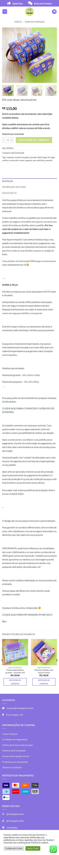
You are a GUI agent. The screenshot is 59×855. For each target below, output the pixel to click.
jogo (45, 157)
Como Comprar (9, 733)
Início (18, 21)
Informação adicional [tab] (14, 187)
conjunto (10, 157)
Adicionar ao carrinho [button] (15, 681)
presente (48, 160)
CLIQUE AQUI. (16, 493)
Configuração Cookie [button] (13, 848)
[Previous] (6, 55)
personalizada (38, 160)
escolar (17, 157)
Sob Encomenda (35, 21)
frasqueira (25, 157)
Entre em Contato (43, 3)
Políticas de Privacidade (13, 750)
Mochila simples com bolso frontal (44, 671)
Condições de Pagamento (14, 739)
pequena (28, 160)
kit (49, 157)
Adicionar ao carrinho (34, 140)
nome (22, 160)
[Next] (52, 55)
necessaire (14, 160)
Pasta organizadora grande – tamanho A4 (15, 671)
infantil (40, 157)
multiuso (5, 160)
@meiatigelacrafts (15, 814)
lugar (53, 157)
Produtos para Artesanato (15, 761)
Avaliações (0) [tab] (9, 193)
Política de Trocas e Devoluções (17, 745)
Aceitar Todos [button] (33, 848)
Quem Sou (17, 3)
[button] (4, 11)
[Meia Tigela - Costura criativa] (29, 12)
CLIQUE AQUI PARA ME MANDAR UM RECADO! (27, 614)
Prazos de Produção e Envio (15, 756)
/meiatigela (12, 827)
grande (33, 157)
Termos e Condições (12, 767)
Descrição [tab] (7, 181)
